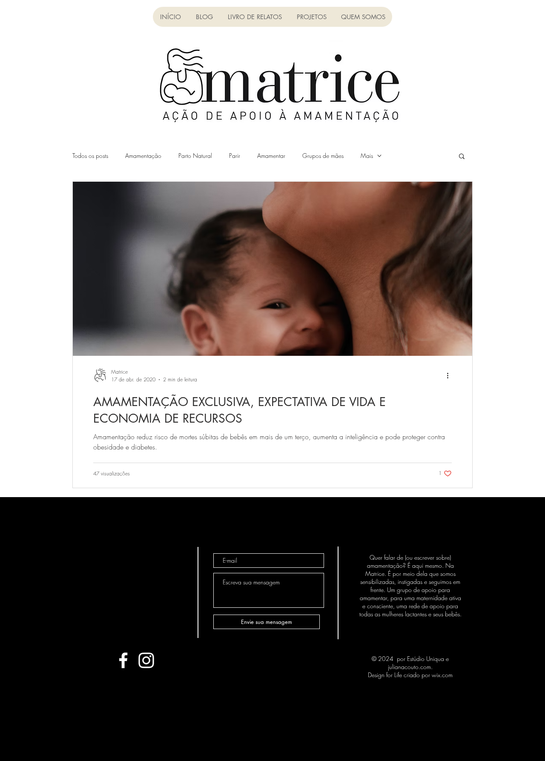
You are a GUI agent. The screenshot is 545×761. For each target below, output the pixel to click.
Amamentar (271, 156)
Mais (367, 156)
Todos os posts (90, 156)
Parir (234, 156)
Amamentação (143, 156)
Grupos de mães (323, 156)
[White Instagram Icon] (146, 660)
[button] (254, 17)
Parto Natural (195, 156)
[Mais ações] (450, 375)
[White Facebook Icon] (123, 660)
